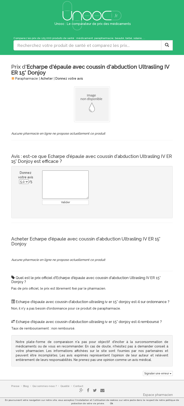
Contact (78, 386)
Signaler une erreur (157, 373)
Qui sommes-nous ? (44, 386)
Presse (15, 386)
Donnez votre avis (69, 78)
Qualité (65, 386)
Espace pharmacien (158, 395)
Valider (65, 202)
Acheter (47, 78)
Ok (111, 403)
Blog (26, 386)
